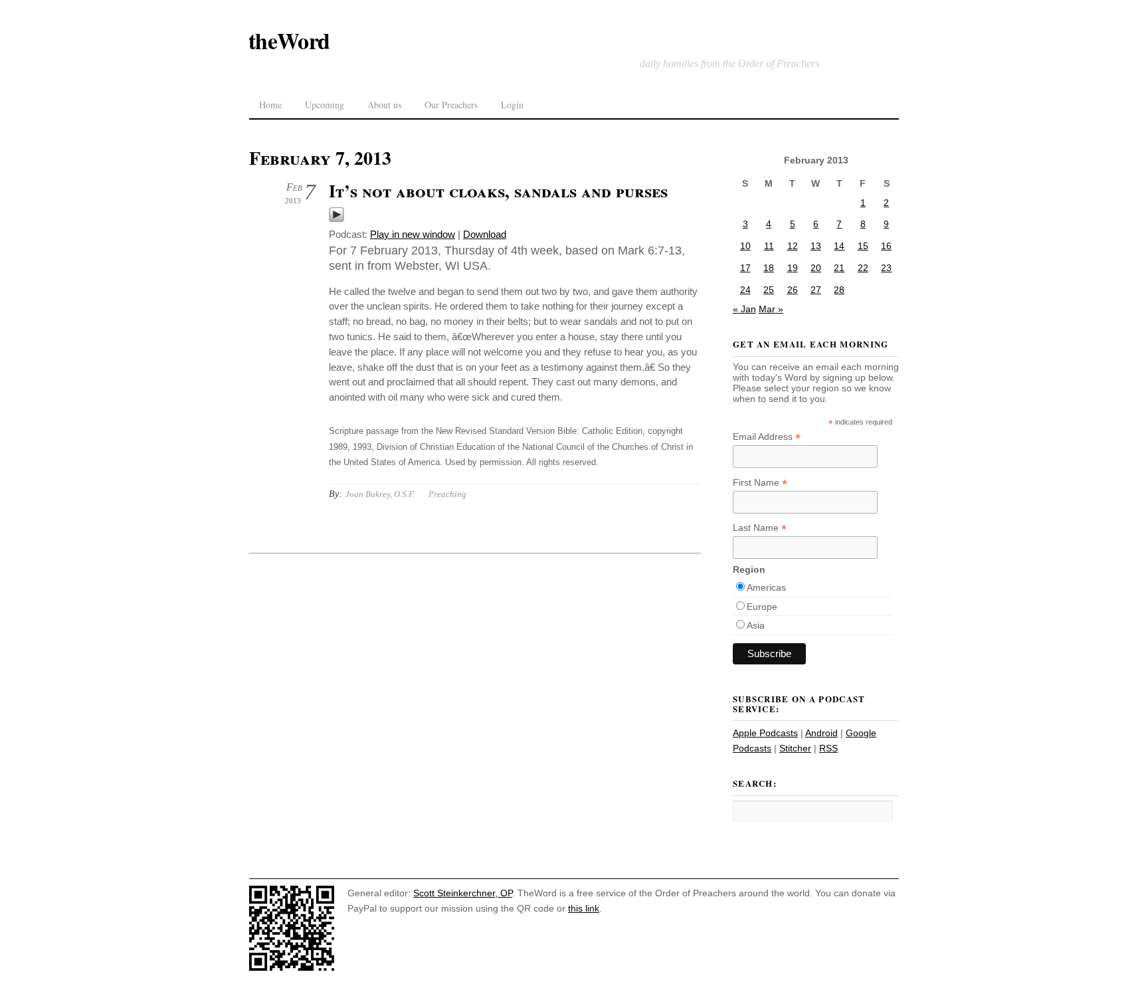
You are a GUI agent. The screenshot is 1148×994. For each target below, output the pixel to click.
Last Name (760, 528)
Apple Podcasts (765, 733)
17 (745, 267)
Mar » (771, 309)
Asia (756, 625)
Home (270, 104)
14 (839, 246)
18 (768, 267)
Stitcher (795, 748)
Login (512, 104)
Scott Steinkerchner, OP (462, 893)
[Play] (336, 219)
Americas (766, 587)
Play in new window (412, 234)
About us (384, 104)
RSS (828, 748)
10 (745, 246)
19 (792, 267)
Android (821, 733)
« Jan (744, 309)
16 (886, 246)
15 (863, 246)
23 (886, 267)
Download (484, 234)
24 (745, 289)
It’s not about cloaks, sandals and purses (498, 190)
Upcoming (324, 104)
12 (792, 246)
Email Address (767, 437)
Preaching (447, 494)
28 (839, 289)
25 (768, 289)
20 (816, 267)
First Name (760, 482)
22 (863, 267)
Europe (762, 606)
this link (583, 908)
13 (816, 246)
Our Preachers (451, 104)
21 (839, 267)
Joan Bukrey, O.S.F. (380, 494)
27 (816, 289)
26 (792, 289)
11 (769, 246)
